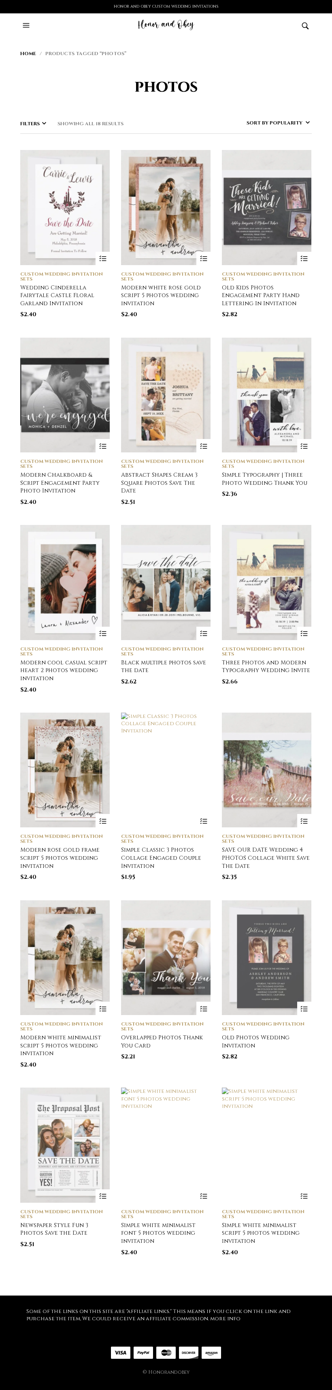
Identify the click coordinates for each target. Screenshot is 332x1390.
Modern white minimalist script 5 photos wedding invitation (60, 1045)
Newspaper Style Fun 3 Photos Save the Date (54, 1229)
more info (225, 1318)
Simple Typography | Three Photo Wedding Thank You (264, 479)
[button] (27, 25)
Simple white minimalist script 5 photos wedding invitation (261, 1233)
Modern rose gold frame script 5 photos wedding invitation (60, 858)
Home (28, 53)
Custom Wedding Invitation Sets (61, 276)
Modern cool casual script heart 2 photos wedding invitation (63, 670)
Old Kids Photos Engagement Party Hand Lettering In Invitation (261, 295)
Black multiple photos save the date (163, 667)
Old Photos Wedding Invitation (255, 1041)
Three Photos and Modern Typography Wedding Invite (266, 667)
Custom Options (103, 259)
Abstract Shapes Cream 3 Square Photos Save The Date (159, 483)
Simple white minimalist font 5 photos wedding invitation (158, 1233)
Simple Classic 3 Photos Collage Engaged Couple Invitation (161, 858)
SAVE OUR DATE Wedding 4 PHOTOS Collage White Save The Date (266, 858)
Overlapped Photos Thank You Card (162, 1041)
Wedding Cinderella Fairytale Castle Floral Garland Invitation (57, 295)
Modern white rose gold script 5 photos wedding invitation (161, 295)
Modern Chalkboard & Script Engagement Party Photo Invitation (60, 483)
